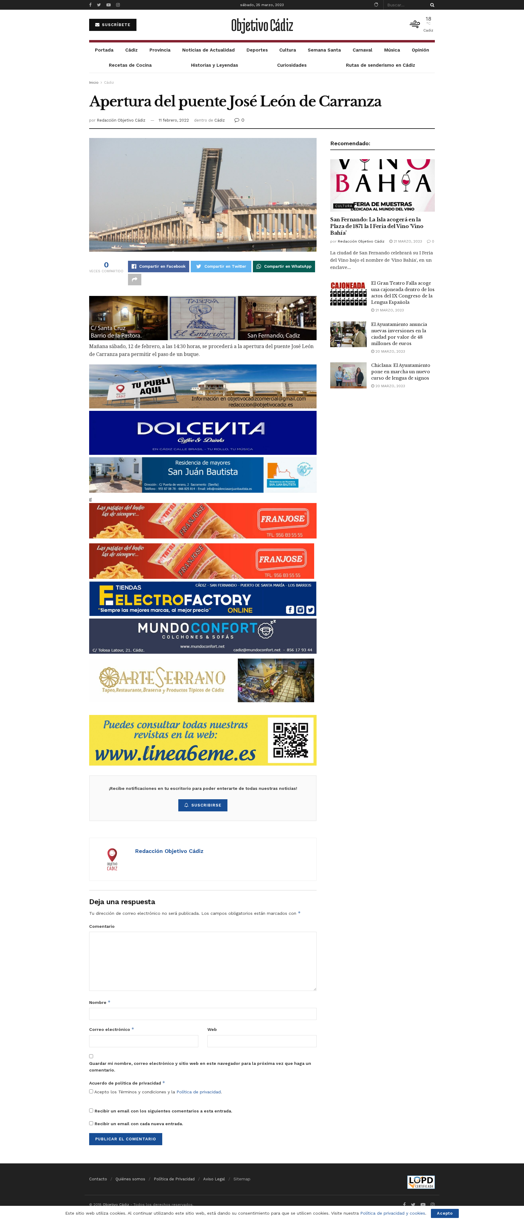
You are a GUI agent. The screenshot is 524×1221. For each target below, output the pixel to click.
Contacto (98, 1179)
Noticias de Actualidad (208, 50)
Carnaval (362, 50)
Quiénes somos (130, 1179)
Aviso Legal (214, 1179)
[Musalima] (201, 680)
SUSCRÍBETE (115, 24)
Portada (104, 50)
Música (392, 50)
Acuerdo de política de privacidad (127, 1083)
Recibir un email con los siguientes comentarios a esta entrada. (163, 1111)
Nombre (100, 1002)
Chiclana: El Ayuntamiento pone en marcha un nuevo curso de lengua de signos (400, 372)
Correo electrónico (111, 1029)
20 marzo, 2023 (389, 351)
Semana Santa (324, 50)
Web (212, 1029)
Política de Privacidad (174, 1179)
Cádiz (131, 50)
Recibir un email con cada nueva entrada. (139, 1123)
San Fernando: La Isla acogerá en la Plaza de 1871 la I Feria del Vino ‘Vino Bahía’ (376, 226)
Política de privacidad (198, 1091)
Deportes (257, 50)
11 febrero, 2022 (174, 120)
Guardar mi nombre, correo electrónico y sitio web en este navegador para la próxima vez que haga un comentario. (200, 1066)
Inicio (94, 82)
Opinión (420, 50)
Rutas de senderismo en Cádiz (380, 65)
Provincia (159, 50)
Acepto (445, 1213)
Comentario (102, 926)
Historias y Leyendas (214, 65)
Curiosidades (292, 65)
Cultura (287, 50)
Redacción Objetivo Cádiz (121, 120)
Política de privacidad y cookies (392, 1213)
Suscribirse (206, 805)
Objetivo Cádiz (262, 25)
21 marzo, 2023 (407, 241)
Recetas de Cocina (130, 65)
